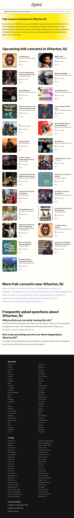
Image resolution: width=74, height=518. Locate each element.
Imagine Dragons (12, 411)
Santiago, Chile (42, 496)
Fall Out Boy (41, 394)
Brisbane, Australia (43, 491)
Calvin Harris (41, 422)
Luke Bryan (41, 418)
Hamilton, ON (11, 457)
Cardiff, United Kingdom (14, 489)
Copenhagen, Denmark (44, 450)
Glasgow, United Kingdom (45, 443)
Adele (9, 383)
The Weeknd (11, 401)
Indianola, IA (11, 443)
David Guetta (41, 392)
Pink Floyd (40, 390)
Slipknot (40, 425)
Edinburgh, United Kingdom (15, 494)
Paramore (10, 427)
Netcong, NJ (37, 298)
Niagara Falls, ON (12, 475)
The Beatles (11, 399)
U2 (8, 404)
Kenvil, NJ (35, 288)
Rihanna (10, 394)
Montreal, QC (11, 478)
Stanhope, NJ (25, 298)
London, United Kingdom (14, 491)
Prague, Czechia (42, 447)
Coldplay (10, 376)
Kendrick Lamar (12, 420)
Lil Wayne (40, 369)
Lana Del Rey (41, 374)
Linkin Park (11, 390)
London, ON (11, 464)
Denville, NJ (22, 302)
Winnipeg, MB (11, 454)
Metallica (10, 406)
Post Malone (41, 367)
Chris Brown (41, 371)
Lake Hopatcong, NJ (62, 292)
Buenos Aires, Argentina (44, 494)
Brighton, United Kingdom (44, 445)
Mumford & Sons (42, 397)
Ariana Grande (12, 413)
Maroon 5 (10, 378)
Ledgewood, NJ (20, 292)
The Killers (41, 406)
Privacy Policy (13, 511)
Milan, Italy (41, 464)
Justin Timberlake (42, 376)
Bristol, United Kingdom (14, 496)
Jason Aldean (41, 429)
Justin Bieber (11, 388)
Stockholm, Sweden (43, 475)
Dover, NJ (6, 288)
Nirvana (40, 378)
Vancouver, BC (11, 473)
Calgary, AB (11, 459)
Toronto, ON (11, 471)
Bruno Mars (11, 369)
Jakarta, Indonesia (43, 489)
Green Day (10, 408)
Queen (9, 432)
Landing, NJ (59, 295)
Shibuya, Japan (42, 484)
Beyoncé (10, 397)
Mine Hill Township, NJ (20, 288)
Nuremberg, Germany (44, 454)
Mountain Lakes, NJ (36, 302)
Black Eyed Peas (42, 415)
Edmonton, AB (11, 480)
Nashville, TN (11, 450)
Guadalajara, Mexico (13, 484)
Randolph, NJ (7, 292)
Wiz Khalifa (41, 432)
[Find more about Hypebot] (37, 4)
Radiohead (41, 404)
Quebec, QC (11, 461)
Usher (9, 425)
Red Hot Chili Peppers (13, 392)
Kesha (39, 413)
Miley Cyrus (41, 364)
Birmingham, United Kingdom (46, 440)
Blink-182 (40, 411)
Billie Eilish (10, 415)
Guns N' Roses (42, 399)
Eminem (10, 367)
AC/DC (40, 383)
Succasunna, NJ (34, 292)
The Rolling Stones (43, 420)
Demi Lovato (41, 401)
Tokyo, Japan (41, 487)
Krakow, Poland (42, 471)
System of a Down (42, 385)
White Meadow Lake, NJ (30, 295)
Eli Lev (31, 330)
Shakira (40, 408)
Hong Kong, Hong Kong (44, 482)
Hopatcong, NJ (47, 295)
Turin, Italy (41, 466)
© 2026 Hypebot (14, 502)
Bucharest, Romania (43, 473)
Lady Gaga (10, 385)
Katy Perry (10, 374)
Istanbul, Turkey (42, 480)
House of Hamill (17, 330)
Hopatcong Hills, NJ (10, 298)
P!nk (9, 422)
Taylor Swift (11, 364)
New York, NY (11, 440)
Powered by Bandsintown (18, 505)
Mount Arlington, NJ (10, 295)
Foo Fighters (41, 381)
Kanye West (11, 429)
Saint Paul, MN (11, 447)
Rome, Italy (41, 468)
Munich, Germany (43, 457)
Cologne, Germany (43, 452)
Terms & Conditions (15, 508)
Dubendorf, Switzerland (44, 478)
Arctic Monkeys (42, 388)
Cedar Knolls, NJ (50, 298)
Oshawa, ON (11, 466)
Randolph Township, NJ (49, 288)
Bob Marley (41, 427)
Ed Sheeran (11, 381)
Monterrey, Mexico (12, 487)
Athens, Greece (42, 459)
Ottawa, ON (11, 468)
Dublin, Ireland (42, 461)
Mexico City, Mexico (13, 482)
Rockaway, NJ (47, 292)
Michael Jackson (12, 418)
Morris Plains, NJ (9, 302)
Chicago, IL (10, 445)
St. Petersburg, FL (12, 452)
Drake (9, 371)
